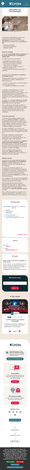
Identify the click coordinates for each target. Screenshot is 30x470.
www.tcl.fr (8, 246)
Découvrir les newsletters (14, 358)
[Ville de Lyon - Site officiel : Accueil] (15, 3)
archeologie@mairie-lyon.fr (12, 216)
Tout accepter (10, 461)
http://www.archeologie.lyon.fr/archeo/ (15, 217)
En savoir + (15, 381)
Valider (13, 288)
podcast (19, 269)
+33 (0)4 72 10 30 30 (15, 435)
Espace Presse (14, 420)
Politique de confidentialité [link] (15, 467)
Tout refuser (20, 461)
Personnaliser (15, 464)
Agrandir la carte (22, 234)
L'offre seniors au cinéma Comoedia (15, 320)
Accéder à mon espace (26, 3)
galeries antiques (9, 83)
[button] (10, 331)
